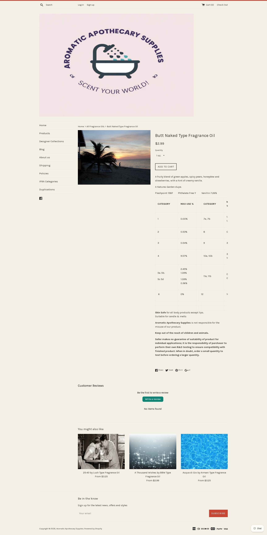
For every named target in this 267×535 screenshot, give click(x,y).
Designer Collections (51, 141)
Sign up (90, 5)
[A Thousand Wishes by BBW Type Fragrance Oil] (152, 451)
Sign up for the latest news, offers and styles (102, 505)
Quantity (159, 150)
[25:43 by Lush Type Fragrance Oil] (101, 451)
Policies (44, 173)
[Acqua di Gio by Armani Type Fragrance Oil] (204, 451)
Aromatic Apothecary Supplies (70, 528)
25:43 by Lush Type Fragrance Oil (101, 472)
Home (42, 125)
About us (44, 157)
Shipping (44, 165)
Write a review (153, 399)
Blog (41, 149)
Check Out (222, 5)
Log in (81, 5)
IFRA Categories (48, 181)
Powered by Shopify (93, 528)
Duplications (47, 189)
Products (44, 133)
